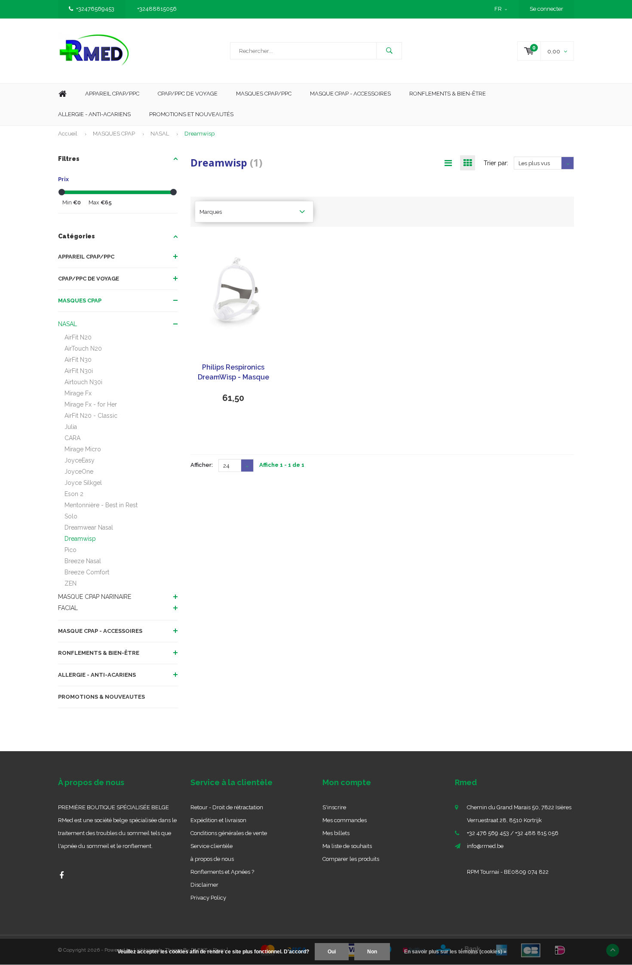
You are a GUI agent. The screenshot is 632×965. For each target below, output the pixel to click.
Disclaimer (204, 885)
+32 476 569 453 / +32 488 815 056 (512, 833)
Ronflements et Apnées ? (222, 872)
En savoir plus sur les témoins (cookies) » (455, 952)
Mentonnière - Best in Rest (101, 505)
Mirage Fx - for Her (90, 404)
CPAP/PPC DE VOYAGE (88, 278)
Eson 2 (73, 493)
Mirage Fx (78, 393)
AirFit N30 (78, 359)
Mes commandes (344, 820)
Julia (70, 426)
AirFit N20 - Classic (90, 415)
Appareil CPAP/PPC (112, 93)
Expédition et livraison (218, 820)
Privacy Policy (208, 897)
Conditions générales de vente (228, 833)
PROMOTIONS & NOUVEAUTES (101, 697)
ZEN (70, 583)
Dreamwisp (199, 133)
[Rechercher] (389, 50)
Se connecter (546, 9)
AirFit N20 (78, 337)
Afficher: (201, 465)
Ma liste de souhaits (347, 846)
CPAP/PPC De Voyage (188, 93)
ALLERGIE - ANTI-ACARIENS (97, 675)
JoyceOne (78, 471)
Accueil (67, 133)
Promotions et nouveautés (191, 114)
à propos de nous (212, 859)
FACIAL (68, 607)
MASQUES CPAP (114, 133)
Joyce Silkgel (83, 482)
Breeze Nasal (82, 561)
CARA (72, 438)
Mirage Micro (82, 449)
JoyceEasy (79, 460)
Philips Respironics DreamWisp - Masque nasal (233, 372)
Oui (332, 952)
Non (372, 952)
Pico (70, 549)
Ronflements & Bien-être (447, 93)
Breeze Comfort (86, 572)
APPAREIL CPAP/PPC (86, 256)
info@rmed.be (485, 846)
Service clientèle (211, 846)
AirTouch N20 (83, 348)
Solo (70, 516)
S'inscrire (334, 807)
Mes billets (336, 833)
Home (62, 94)
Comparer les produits (350, 859)
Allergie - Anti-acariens (94, 114)
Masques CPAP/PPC (263, 93)
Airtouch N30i (83, 382)
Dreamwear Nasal (88, 527)
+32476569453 (95, 9)
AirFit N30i (78, 370)
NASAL (159, 133)
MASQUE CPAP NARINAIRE (94, 596)
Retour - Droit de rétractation (226, 807)
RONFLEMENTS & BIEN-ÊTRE (98, 653)
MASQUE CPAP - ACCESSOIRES (350, 93)
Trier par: (496, 163)
